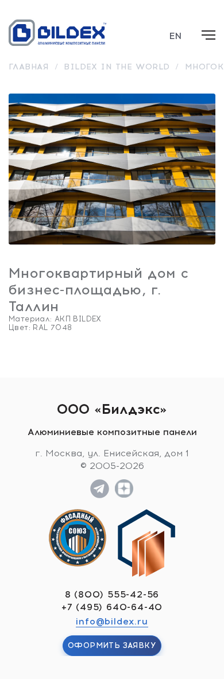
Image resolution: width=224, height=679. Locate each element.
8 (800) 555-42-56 (112, 594)
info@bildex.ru (112, 621)
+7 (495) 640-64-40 (112, 607)
